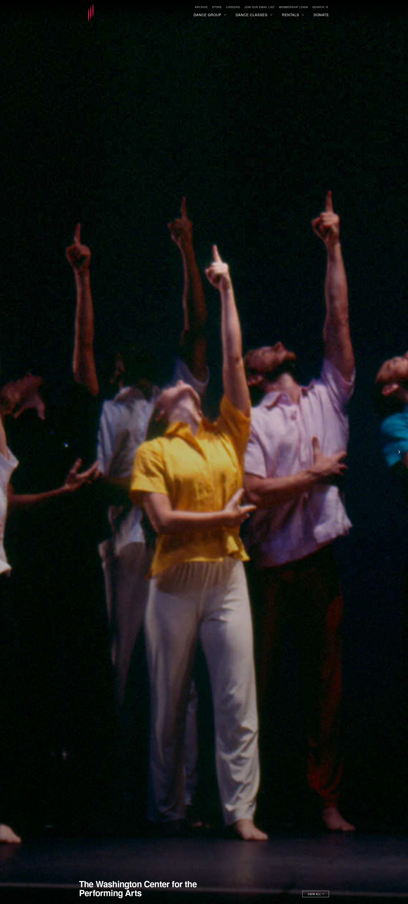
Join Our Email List (259, 7)
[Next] (397, 452)
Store (217, 7)
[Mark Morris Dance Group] (90, 13)
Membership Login (293, 7)
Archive (201, 7)
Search (318, 7)
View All (314, 894)
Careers (233, 7)
